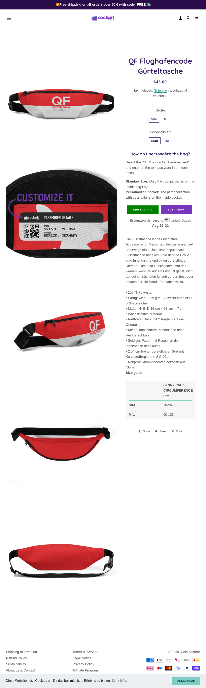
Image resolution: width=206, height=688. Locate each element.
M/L (166, 119)
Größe (160, 110)
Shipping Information (21, 652)
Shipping (160, 90)
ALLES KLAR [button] (186, 680)
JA (167, 140)
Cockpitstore (190, 652)
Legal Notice (82, 658)
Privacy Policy (83, 664)
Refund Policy (16, 658)
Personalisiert (160, 132)
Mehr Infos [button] (119, 680)
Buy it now (176, 209)
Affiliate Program (85, 670)
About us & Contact (20, 670)
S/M (154, 119)
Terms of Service (85, 652)
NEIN (154, 140)
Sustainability (16, 664)
